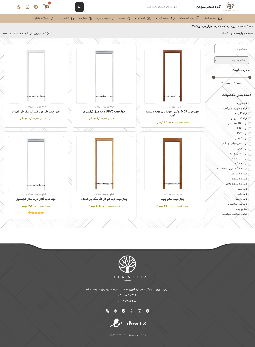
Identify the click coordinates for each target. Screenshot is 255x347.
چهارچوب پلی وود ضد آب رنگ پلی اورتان (36, 112)
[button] (165, 18)
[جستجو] (79, 7)
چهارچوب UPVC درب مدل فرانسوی (104, 112)
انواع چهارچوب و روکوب (172, 106)
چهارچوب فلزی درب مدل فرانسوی (36, 199)
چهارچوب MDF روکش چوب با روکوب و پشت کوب (172, 114)
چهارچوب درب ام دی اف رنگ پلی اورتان (104, 199)
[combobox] (132, 7)
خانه (251, 26)
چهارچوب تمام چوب (172, 199)
